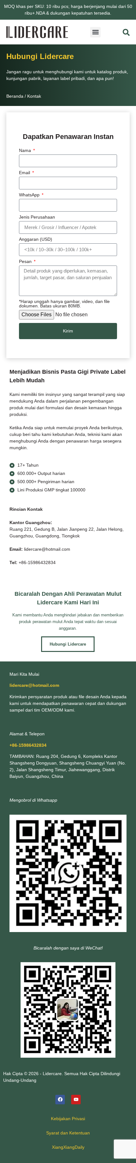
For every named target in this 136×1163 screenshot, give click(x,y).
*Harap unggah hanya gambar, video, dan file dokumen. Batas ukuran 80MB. (64, 303)
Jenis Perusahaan (37, 217)
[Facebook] (60, 1099)
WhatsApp (30, 195)
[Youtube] (76, 1099)
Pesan (26, 261)
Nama (25, 150)
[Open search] (126, 32)
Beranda (14, 96)
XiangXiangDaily (68, 1147)
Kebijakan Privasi (68, 1118)
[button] (95, 32)
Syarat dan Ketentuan (68, 1132)
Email (25, 172)
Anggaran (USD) (35, 239)
